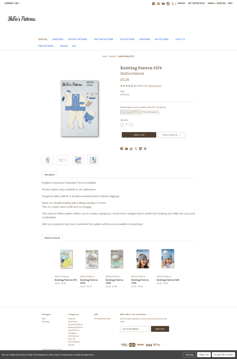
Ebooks (64, 46)
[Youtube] (163, 3)
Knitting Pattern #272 (66, 280)
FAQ (74, 46)
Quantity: (124, 120)
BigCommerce (56, 349)
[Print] (131, 149)
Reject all (204, 354)
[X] (172, 3)
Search (181, 3)
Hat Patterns (161, 39)
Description (50, 174)
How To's (180, 39)
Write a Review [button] (155, 86)
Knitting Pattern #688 (114, 282)
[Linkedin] (140, 149)
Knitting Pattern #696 (89, 282)
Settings (189, 354)
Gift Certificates (196, 3)
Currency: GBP (11, 3)
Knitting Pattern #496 (140, 282)
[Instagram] (168, 3)
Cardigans (144, 39)
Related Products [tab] (52, 238)
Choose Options (66, 261)
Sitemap (45, 322)
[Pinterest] (158, 3)
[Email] (126, 149)
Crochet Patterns (77, 39)
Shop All (43, 39)
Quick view (64, 256)
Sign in (211, 3)
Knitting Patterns (103, 39)
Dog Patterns (127, 39)
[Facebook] (153, 3)
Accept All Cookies (223, 354)
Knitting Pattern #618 (168, 280)
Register (221, 3)
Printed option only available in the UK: (143, 107)
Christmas (57, 39)
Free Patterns (45, 46)
